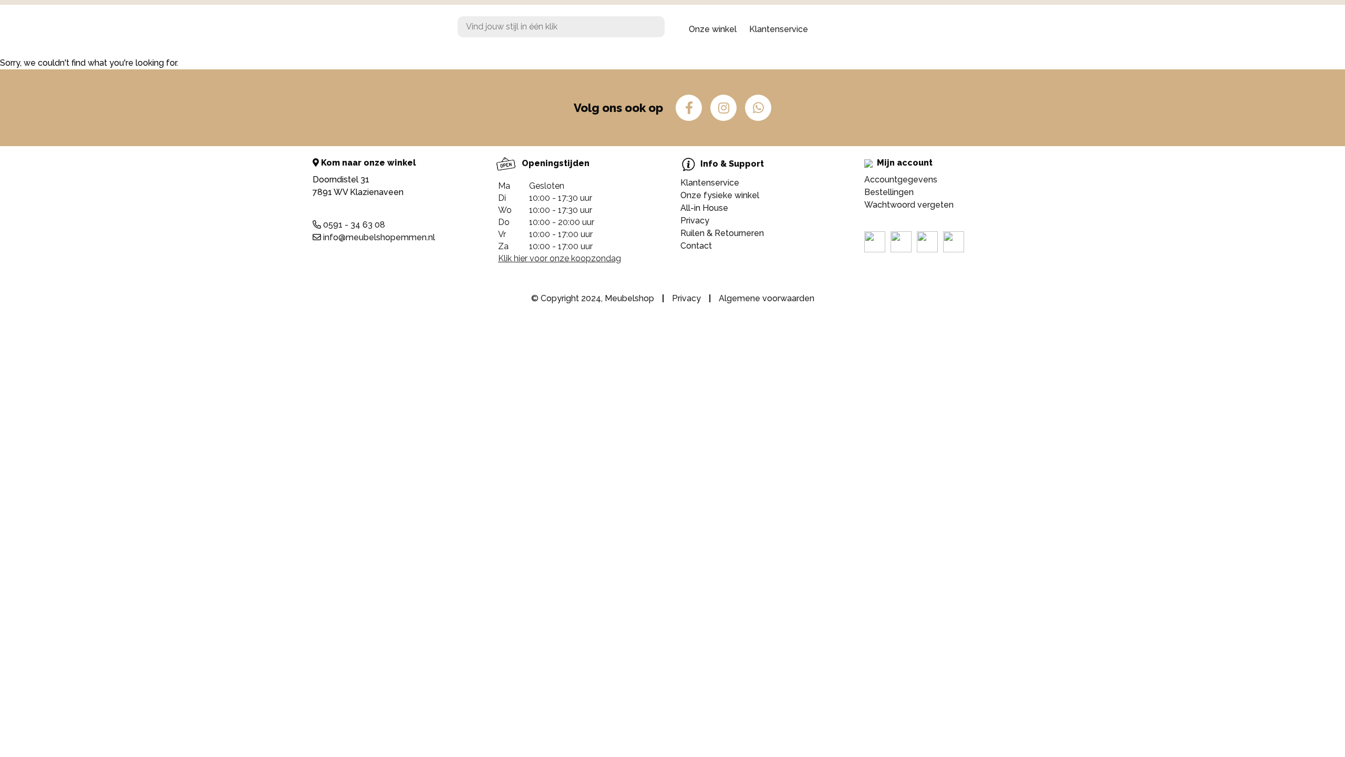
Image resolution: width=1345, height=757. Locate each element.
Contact (696, 246)
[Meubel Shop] (394, 29)
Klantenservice (778, 29)
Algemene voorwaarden (766, 298)
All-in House (704, 208)
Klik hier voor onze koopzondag (559, 258)
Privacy (694, 221)
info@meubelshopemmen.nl (378, 237)
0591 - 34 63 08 (353, 225)
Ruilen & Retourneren (722, 233)
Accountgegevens (900, 180)
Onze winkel (713, 29)
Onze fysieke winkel (719, 195)
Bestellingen (889, 192)
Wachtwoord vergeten (909, 205)
